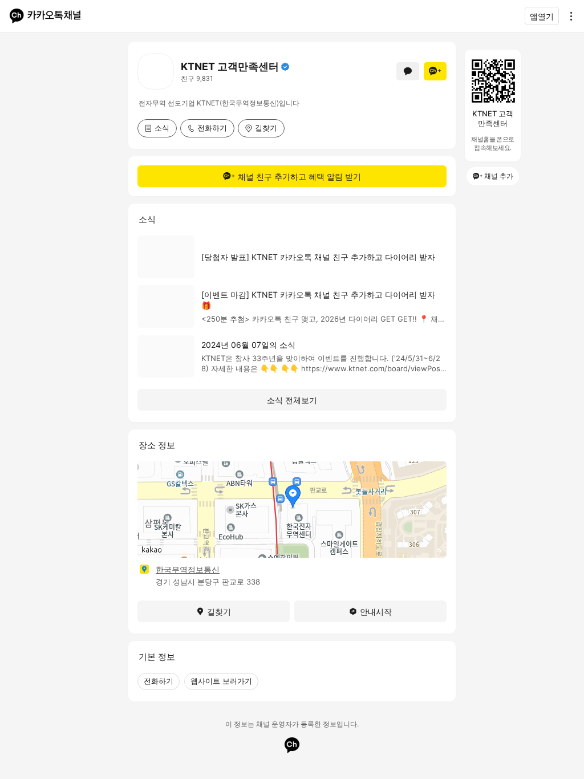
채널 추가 (498, 176)
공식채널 (285, 66)
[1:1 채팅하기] (407, 71)
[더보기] (568, 16)
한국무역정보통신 (188, 569)
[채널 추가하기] (435, 71)
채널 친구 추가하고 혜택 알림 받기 (299, 176)
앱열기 (542, 16)
